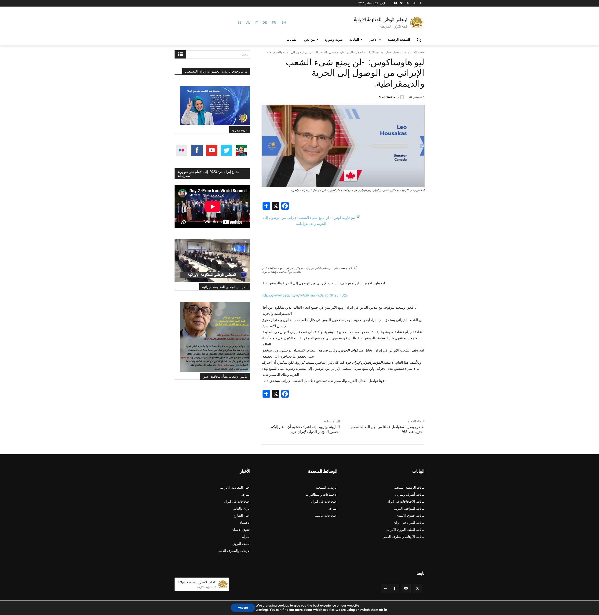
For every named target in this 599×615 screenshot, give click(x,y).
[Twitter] (417, 588)
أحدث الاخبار (417, 52)
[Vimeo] (401, 3)
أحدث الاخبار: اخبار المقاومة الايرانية (386, 52)
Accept (243, 607)
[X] (407, 3)
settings (263, 610)
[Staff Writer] (403, 97)
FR (274, 22)
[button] (418, 39)
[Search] (180, 54)
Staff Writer (387, 97)
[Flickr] (385, 588)
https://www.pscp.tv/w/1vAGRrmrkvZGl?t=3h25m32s (305, 295)
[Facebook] (420, 3)
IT (256, 22)
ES (239, 22)
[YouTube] (406, 588)
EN (283, 22)
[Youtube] (395, 3)
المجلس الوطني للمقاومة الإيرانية (225, 287)
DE (265, 22)
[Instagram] (414, 3)
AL (248, 22)
